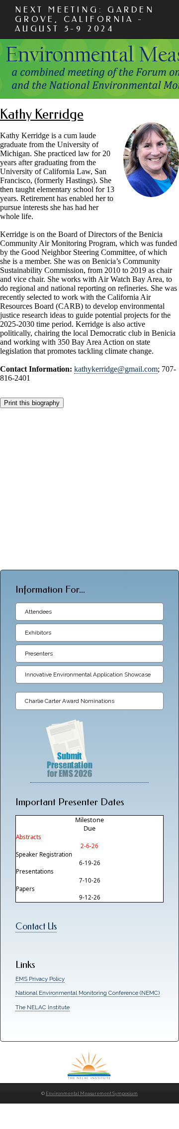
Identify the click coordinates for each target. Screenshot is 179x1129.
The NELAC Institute (42, 1007)
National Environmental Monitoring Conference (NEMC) (87, 992)
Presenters (39, 653)
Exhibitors (38, 632)
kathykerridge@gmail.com (116, 369)
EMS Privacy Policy (40, 978)
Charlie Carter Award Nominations (69, 700)
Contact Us (36, 926)
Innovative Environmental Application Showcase (88, 674)
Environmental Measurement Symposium (92, 1093)
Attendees (38, 611)
